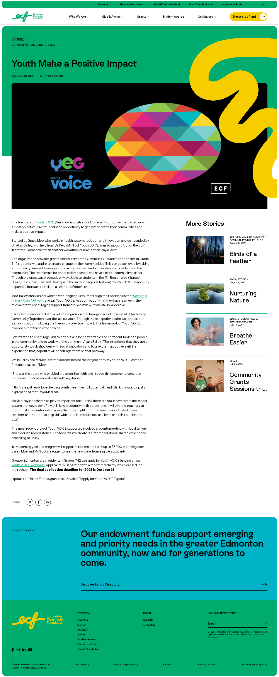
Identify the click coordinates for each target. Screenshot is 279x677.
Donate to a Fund (87, 644)
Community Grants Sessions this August (214, 358)
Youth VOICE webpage (28, 465)
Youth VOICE (44, 222)
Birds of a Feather (198, 234)
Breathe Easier (196, 316)
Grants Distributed (88, 649)
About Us (148, 620)
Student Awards (86, 639)
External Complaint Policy (125, 664)
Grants (81, 634)
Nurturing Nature (198, 277)
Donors (81, 625)
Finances (167, 664)
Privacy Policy (82, 664)
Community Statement (206, 664)
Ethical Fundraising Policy (254, 664)
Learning (82, 620)
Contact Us (149, 625)
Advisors (82, 629)
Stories (18, 39)
